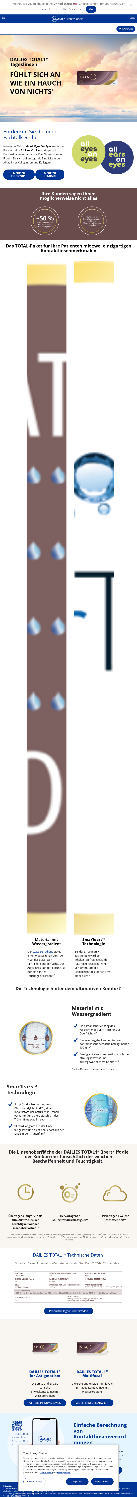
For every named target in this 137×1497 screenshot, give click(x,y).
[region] (68, 1468)
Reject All (77, 1481)
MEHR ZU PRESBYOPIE (19, 174)
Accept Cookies (102, 1481)
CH (3, 18)
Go (91, 9)
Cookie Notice (46, 1472)
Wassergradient (43, 951)
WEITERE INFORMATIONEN (45, 1403)
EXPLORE (127, 29)
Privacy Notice (64, 1472)
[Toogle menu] (133, 19)
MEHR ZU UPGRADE (49, 174)
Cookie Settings (34, 1481)
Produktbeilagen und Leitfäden (68, 1311)
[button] (70, 9)
